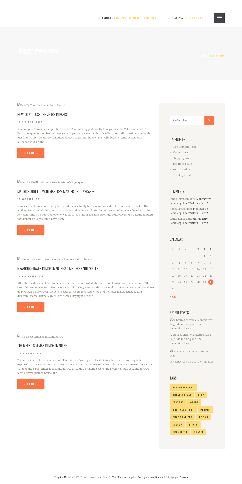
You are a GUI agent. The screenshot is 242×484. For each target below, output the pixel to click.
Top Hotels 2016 (182, 163)
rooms (204, 417)
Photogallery (180, 152)
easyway (178, 402)
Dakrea (184, 477)
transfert (180, 432)
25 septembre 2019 (30, 276)
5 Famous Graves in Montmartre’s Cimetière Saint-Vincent (58, 268)
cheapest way (182, 394)
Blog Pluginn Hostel (185, 146)
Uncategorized (182, 175)
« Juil (173, 296)
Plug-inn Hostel (62, 477)
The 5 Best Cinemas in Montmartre (42, 345)
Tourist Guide (181, 169)
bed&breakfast (183, 387)
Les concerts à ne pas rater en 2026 (191, 361)
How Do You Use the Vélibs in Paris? (43, 114)
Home (202, 56)
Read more (31, 152)
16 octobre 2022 (29, 199)
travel (199, 432)
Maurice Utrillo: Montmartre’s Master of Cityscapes (55, 191)
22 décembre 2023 (30, 122)
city (201, 394)
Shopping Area (182, 158)
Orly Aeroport (183, 409)
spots (193, 424)
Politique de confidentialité (152, 477)
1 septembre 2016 (29, 353)
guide (194, 402)
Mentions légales (127, 477)
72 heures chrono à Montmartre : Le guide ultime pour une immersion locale (190, 339)
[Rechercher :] (192, 120)
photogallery (183, 417)
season (178, 424)
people (205, 409)
